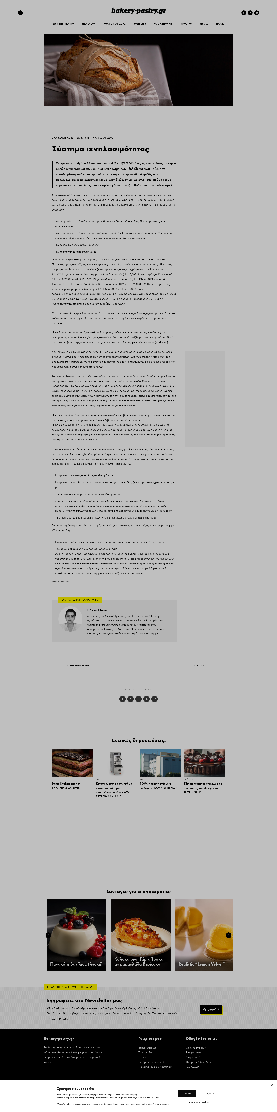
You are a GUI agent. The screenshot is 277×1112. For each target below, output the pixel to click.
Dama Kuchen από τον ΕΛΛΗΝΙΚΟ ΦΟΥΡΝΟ (66, 786)
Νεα (53, 779)
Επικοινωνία (192, 1067)
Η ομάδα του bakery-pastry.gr (154, 1067)
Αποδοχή (187, 1093)
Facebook (122, 699)
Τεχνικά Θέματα (103, 138)
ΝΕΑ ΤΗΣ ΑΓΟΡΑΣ (63, 24)
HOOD (220, 24)
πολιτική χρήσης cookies (157, 1104)
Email (154, 699)
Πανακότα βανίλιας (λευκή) (76, 964)
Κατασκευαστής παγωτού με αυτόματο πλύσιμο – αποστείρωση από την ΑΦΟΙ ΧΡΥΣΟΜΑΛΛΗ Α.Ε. (114, 790)
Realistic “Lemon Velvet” (202, 964)
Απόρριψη (209, 1093)
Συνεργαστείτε (194, 1052)
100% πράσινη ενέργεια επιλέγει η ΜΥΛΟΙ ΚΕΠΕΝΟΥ (158, 786)
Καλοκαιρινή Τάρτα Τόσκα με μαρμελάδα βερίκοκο (138, 962)
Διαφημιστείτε (193, 1057)
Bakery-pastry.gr (147, 1048)
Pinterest (138, 699)
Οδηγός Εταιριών (196, 1048)
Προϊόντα (188, 779)
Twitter (130, 699)
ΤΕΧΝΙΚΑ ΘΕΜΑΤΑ (115, 24)
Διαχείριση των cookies (199, 1101)
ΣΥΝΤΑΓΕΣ (140, 24)
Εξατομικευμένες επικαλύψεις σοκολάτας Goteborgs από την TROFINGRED (203, 788)
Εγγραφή (209, 1009)
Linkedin (146, 699)
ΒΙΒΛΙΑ (204, 24)
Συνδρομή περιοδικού (151, 1062)
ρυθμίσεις (155, 1097)
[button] (20, 12)
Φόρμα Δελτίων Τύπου (198, 1062)
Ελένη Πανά (65, 138)
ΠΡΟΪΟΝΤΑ (89, 24)
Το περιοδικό (146, 1052)
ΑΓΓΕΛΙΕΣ (186, 24)
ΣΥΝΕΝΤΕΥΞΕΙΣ (163, 24)
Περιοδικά (144, 1057)
